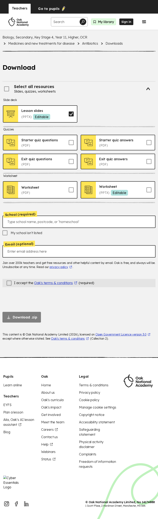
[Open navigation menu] (144, 22)
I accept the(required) (54, 283)
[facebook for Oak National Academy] (16, 503)
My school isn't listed (26, 233)
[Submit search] (83, 22)
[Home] (18, 22)
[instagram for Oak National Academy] (6, 503)
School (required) (20, 214)
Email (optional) (19, 244)
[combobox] (79, 222)
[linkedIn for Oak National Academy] (26, 503)
